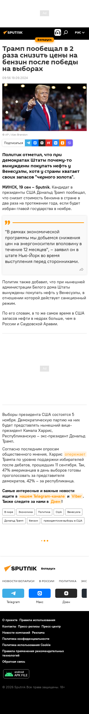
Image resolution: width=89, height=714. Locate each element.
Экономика (25, 512)
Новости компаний (16, 632)
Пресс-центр (51, 626)
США (59, 512)
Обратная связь (13, 661)
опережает (75, 454)
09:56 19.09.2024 (15, 78)
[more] (81, 269)
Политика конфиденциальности (25, 639)
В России (46, 581)
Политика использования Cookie (26, 645)
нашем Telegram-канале (42, 496)
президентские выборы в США (63, 520)
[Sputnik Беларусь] (13, 34)
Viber (77, 496)
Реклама (38, 632)
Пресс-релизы (29, 626)
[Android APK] (16, 674)
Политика (44, 512)
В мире (8, 512)
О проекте (10, 620)
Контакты (9, 626)
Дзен (55, 501)
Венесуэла (73, 512)
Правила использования (37, 620)
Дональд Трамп (14, 520)
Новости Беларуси (18, 581)
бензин (33, 520)
